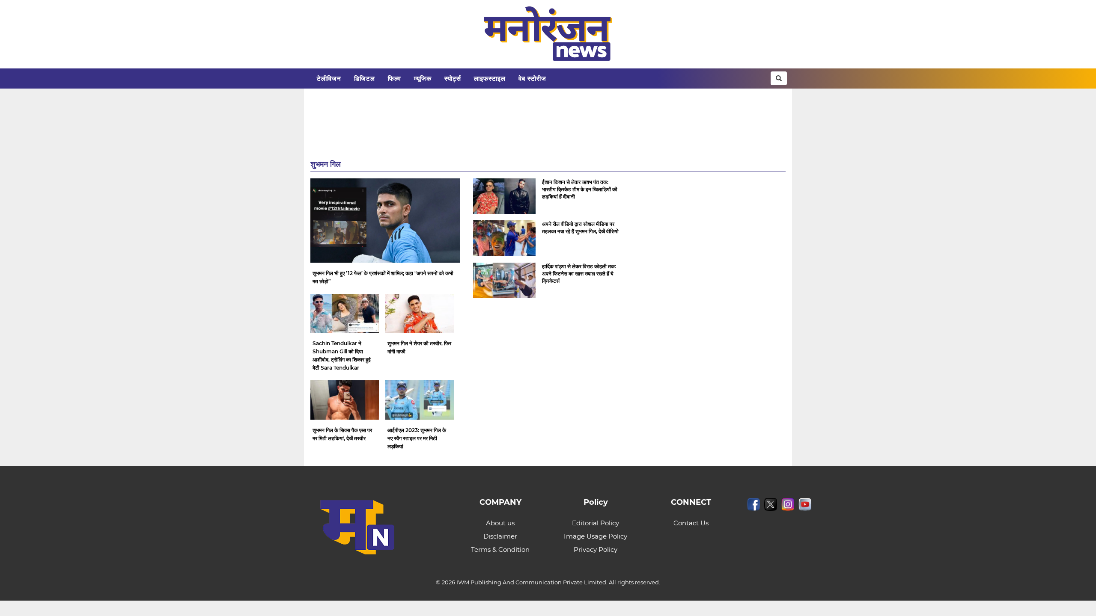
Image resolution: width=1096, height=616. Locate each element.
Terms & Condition (500, 549)
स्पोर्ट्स (452, 78)
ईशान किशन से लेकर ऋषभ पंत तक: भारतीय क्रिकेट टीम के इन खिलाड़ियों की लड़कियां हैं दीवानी (579, 189)
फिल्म (394, 78)
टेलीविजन (329, 78)
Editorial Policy (595, 523)
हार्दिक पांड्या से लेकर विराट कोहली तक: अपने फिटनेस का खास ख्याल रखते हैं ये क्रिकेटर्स (579, 273)
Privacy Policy (595, 549)
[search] (779, 78)
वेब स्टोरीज (532, 78)
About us (500, 523)
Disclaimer (500, 536)
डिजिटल (364, 78)
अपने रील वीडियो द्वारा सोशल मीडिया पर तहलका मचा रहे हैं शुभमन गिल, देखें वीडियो (580, 227)
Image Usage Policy (595, 536)
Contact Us (691, 523)
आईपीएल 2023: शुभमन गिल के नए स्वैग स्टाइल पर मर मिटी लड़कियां (416, 438)
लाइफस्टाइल (490, 78)
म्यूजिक (423, 78)
